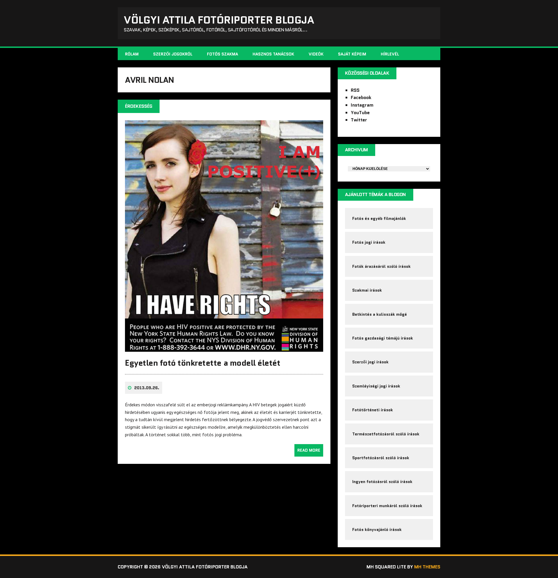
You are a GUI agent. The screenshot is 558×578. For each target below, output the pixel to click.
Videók (316, 54)
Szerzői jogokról (172, 54)
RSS (355, 90)
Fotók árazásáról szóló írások (381, 266)
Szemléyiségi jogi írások (376, 386)
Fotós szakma (222, 54)
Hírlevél (390, 54)
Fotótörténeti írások (372, 410)
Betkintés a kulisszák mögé (379, 314)
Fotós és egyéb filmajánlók (379, 218)
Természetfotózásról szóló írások (385, 434)
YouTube (360, 112)
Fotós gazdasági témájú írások (382, 338)
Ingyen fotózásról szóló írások (382, 481)
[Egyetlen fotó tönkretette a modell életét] (224, 348)
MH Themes (427, 566)
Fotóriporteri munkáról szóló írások (387, 506)
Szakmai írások (367, 290)
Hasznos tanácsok (273, 54)
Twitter (359, 119)
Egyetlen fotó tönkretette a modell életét (202, 363)
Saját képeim (352, 54)
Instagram (362, 105)
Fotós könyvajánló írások (377, 529)
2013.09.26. (146, 388)
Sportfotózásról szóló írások (380, 458)
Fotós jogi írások (368, 242)
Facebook (361, 97)
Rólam (132, 54)
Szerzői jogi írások (370, 362)
